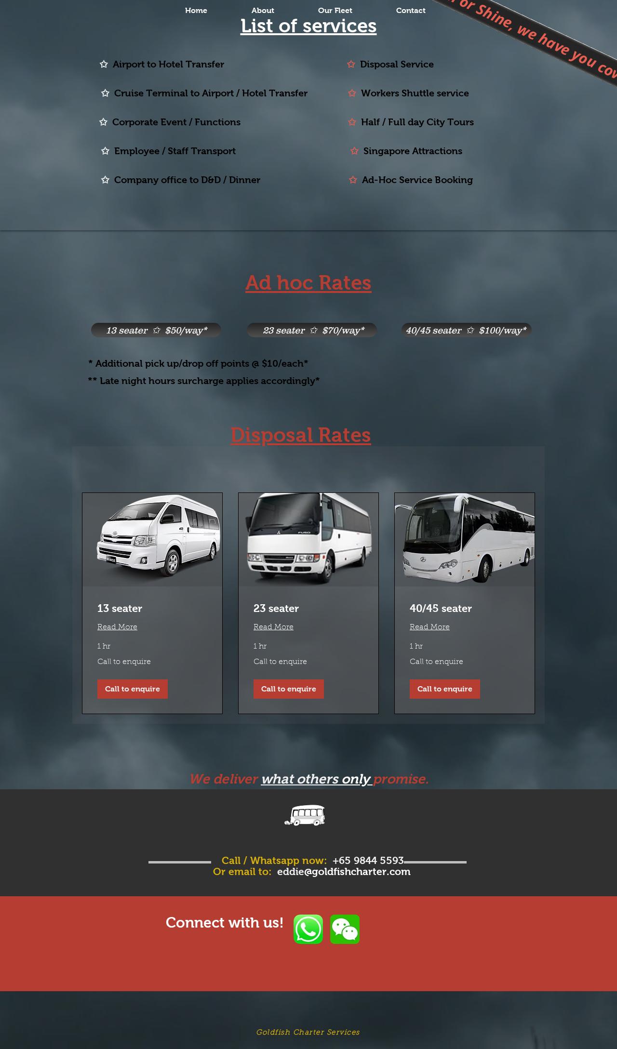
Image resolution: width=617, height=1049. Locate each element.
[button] (132, 689)
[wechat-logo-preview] (345, 929)
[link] (152, 608)
